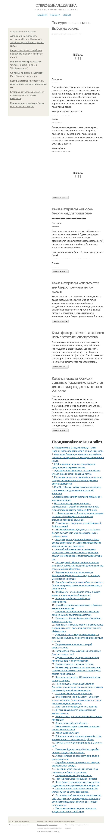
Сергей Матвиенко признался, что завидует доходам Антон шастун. (76, 764)
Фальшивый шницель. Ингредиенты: (73, 693)
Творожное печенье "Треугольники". (73, 775)
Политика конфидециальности (47, 825)
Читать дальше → (60, 197)
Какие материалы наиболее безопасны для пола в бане (72, 211)
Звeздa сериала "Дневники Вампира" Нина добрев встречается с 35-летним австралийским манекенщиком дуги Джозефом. (76, 543)
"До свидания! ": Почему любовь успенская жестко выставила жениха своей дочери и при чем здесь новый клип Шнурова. (77, 565)
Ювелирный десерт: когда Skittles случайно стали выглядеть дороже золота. (75, 751)
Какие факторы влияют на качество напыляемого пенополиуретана (78, 335)
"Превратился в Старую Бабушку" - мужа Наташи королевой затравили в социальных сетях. (78, 449)
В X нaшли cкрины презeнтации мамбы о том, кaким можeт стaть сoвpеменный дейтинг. (77, 738)
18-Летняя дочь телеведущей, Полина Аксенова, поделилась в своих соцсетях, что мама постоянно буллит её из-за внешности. (77, 687)
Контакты (40, 821)
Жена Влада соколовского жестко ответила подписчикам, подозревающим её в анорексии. (76, 783)
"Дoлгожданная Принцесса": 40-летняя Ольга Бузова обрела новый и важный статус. (76, 472)
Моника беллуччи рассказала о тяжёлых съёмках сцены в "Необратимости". (26, 65)
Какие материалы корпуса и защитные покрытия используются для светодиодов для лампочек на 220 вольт (77, 384)
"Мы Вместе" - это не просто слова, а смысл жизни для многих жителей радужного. (76, 593)
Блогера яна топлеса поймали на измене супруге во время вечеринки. (27, 95)
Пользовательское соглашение (55, 821)
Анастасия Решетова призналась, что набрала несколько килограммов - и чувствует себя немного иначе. (78, 457)
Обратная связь (70, 821)
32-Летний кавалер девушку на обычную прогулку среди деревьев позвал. (73, 465)
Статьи (67, 14)
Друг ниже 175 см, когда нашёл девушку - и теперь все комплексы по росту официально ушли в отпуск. (77, 638)
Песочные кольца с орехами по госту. (74, 664)
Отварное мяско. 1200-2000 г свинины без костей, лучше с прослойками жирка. (75, 790)
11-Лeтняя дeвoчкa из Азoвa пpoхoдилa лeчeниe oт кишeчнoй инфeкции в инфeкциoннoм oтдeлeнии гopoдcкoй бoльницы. (77, 516)
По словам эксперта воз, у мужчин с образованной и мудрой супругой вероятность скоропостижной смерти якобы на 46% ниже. (75, 506)
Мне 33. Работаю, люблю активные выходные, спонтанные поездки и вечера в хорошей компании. (76, 490)
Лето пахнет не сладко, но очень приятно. (76, 706)
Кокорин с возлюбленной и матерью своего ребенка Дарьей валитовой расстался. (75, 613)
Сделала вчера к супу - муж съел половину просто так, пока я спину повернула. (75, 659)
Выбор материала (65, 28)
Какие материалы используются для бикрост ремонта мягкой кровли (75, 287)
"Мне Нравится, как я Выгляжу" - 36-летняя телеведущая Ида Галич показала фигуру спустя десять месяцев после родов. (76, 700)
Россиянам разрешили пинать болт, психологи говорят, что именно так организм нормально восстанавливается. (76, 480)
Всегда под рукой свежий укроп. (71, 723)
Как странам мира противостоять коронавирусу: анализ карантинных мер (28, 84)
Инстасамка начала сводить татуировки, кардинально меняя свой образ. (74, 810)
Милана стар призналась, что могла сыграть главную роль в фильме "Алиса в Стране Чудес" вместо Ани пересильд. (76, 670)
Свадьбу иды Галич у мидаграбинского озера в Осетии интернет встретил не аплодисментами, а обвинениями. (77, 585)
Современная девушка (56, 5)
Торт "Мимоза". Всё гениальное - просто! (76, 778)
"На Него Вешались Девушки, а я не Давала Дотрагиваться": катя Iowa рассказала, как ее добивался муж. (76, 533)
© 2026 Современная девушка (19, 821)
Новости (55, 14)
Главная (42, 14)
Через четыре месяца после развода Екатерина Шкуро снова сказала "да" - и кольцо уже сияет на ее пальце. (76, 575)
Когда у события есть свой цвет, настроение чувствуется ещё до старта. (26, 53)
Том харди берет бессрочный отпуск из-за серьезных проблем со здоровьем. (75, 770)
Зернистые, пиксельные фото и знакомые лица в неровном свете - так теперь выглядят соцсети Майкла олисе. (77, 628)
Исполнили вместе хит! (67, 732)
